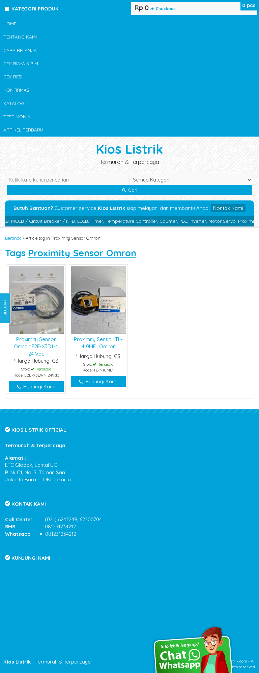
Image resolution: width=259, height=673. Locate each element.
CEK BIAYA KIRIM (20, 63)
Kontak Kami (228, 208)
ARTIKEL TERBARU (23, 130)
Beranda (13, 238)
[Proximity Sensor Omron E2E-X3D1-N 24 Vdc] (36, 299)
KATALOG (13, 103)
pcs (249, 5)
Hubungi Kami (38, 386)
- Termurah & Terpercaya (47, 661)
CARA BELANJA (20, 50)
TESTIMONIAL (18, 116)
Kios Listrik (129, 149)
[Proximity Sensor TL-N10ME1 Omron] (98, 299)
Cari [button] (132, 190)
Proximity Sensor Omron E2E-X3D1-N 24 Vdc (36, 346)
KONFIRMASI (16, 90)
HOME (9, 23)
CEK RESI (12, 76)
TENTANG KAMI (20, 37)
